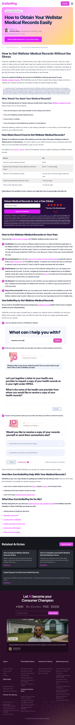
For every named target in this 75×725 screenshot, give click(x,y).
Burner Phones (7, 702)
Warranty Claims (8, 714)
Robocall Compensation (10, 691)
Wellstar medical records (11, 80)
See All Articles (66, 544)
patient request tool (16, 262)
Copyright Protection (44, 671)
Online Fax (59, 673)
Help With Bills (25, 675)
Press (4, 673)
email (46, 274)
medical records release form (25, 495)
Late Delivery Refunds (27, 700)
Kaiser (34, 486)
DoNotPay (9, 3)
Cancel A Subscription (27, 705)
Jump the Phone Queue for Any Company (28, 697)
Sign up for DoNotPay (22, 211)
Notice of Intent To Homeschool (61, 697)
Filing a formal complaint (12, 532)
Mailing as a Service (62, 671)
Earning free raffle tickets (12, 528)
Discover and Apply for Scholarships (27, 680)
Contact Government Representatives (62, 690)
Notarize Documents (62, 681)
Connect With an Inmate (63, 668)
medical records (44, 305)
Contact (5, 675)
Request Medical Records (13, 11)
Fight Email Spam (8, 686)
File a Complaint (43, 673)
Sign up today (53, 613)
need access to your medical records (41, 504)
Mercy (45, 486)
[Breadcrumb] (2, 47)
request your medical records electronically (42, 259)
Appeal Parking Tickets (45, 668)
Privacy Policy (49, 215)
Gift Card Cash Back (27, 668)
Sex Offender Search (62, 700)
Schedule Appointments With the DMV (63, 676)
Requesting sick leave (11, 515)
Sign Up (65, 3)
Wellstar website (19, 149)
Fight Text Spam (8, 689)
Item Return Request (27, 702)
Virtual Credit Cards (9, 708)
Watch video (13, 639)
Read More (7, 565)
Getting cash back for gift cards (14, 524)
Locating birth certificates (12, 519)
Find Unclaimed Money (27, 673)
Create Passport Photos (63, 694)
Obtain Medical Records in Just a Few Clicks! (23, 39)
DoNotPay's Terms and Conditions (35, 215)
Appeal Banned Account (28, 711)
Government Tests (61, 679)
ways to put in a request (20, 239)
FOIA (57, 684)
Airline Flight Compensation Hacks (9, 705)
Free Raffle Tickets (26, 671)
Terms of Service (8, 668)
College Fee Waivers (27, 678)
